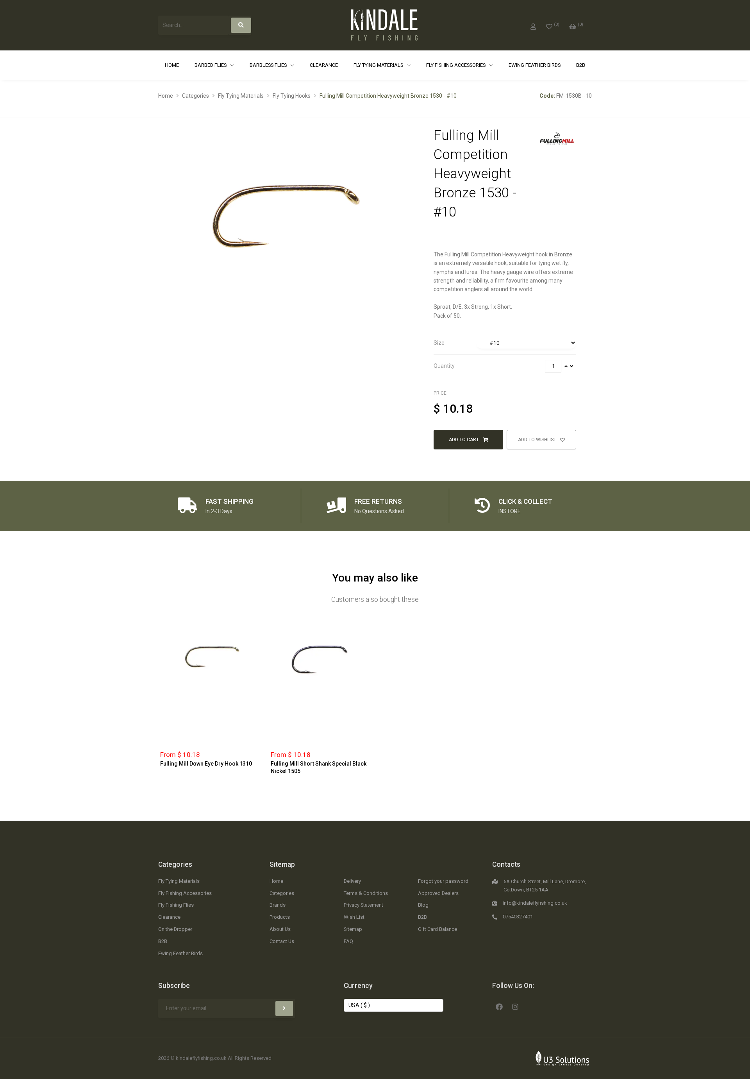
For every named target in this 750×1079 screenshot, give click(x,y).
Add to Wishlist (537, 439)
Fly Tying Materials (379, 65)
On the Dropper (175, 929)
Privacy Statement (363, 905)
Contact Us (282, 941)
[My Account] (533, 25)
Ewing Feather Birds (535, 65)
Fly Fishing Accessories (456, 65)
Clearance (324, 65)
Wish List (354, 917)
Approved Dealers (438, 893)
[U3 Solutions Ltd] (562, 1058)
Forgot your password (443, 881)
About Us (280, 929)
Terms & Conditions (366, 893)
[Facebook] (499, 1006)
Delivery (352, 881)
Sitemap (282, 864)
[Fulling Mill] (556, 138)
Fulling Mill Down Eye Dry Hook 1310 (206, 763)
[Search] (241, 25)
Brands (278, 905)
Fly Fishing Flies (176, 905)
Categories (195, 96)
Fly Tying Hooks (292, 96)
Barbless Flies (269, 65)
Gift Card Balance (437, 929)
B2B (580, 65)
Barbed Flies (211, 65)
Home (172, 65)
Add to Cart (464, 439)
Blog (423, 905)
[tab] (505, 343)
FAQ (348, 941)
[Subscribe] (284, 1008)
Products (280, 917)
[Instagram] (515, 1006)
